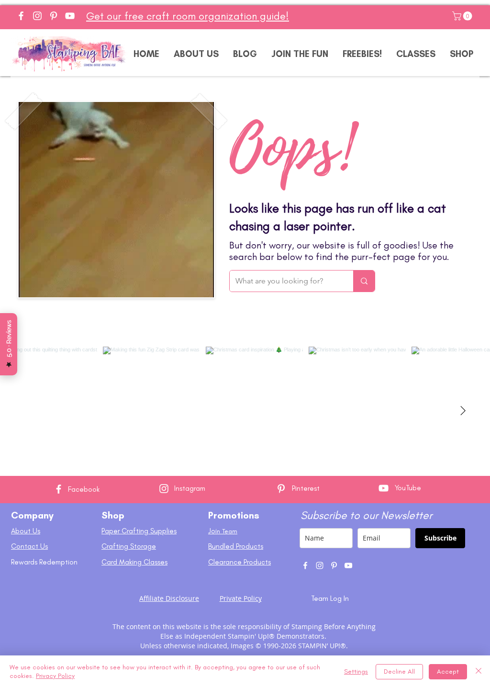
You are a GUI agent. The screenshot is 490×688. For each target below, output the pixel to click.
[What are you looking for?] (364, 281)
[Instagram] (37, 16)
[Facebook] (21, 16)
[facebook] (305, 565)
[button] (463, 16)
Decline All (399, 671)
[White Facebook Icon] (59, 489)
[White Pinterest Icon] (281, 489)
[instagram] (319, 565)
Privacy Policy (55, 676)
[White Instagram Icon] (164, 489)
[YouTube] (70, 16)
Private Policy (241, 598)
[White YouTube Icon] (384, 488)
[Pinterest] (53, 16)
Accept (448, 671)
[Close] (478, 671)
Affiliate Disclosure (169, 598)
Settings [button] (356, 671)
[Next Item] (463, 411)
